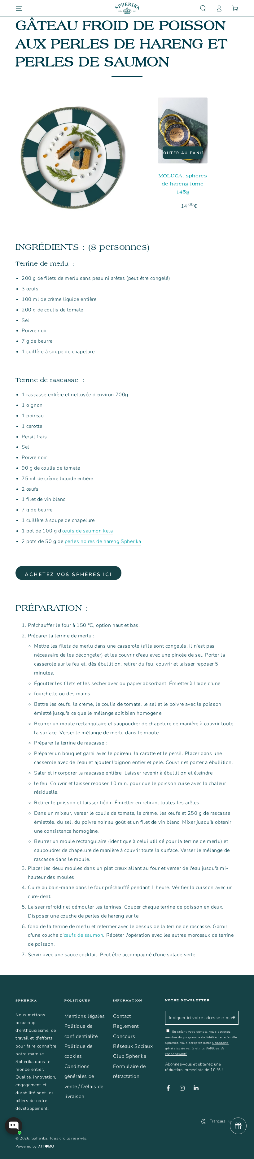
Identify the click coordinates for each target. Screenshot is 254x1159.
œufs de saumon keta (87, 530)
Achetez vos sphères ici (68, 574)
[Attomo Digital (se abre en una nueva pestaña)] (45, 1146)
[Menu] (19, 8)
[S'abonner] (235, 1017)
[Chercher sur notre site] (203, 8)
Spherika (39, 1138)
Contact (122, 1016)
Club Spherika (129, 1056)
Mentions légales (84, 1016)
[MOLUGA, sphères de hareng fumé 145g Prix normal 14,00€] (77, 154)
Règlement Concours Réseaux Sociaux (133, 1036)
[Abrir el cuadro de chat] (13, 1126)
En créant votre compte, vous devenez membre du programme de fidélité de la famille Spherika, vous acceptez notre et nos (201, 1043)
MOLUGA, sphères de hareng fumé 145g (183, 184)
